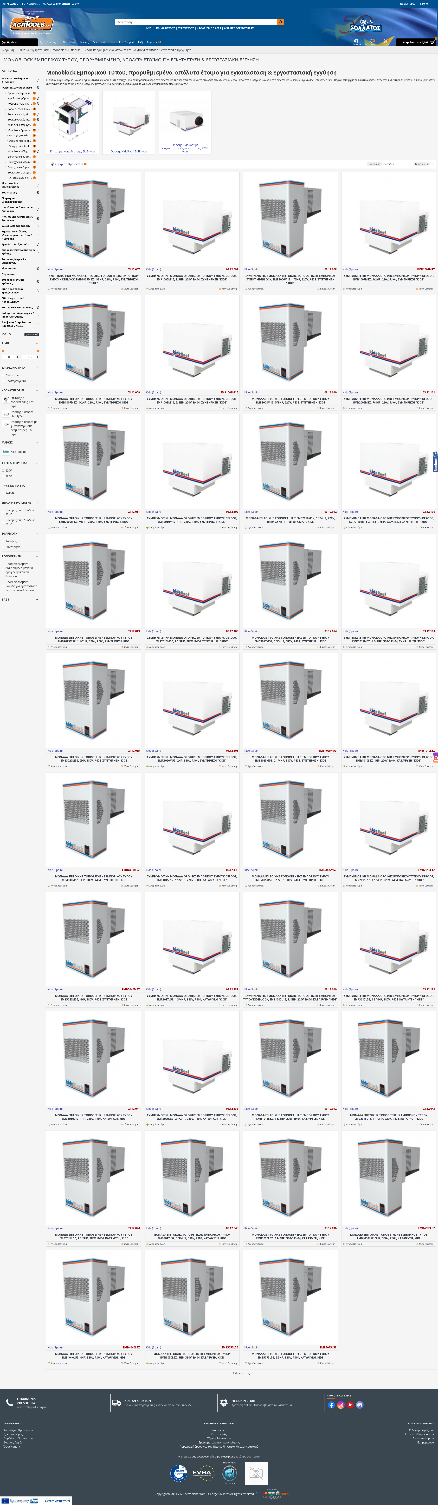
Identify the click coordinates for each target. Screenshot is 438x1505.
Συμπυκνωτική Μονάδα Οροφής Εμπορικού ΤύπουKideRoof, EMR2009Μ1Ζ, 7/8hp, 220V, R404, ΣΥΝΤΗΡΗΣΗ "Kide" (389, 400)
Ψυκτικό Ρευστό (13, 486)
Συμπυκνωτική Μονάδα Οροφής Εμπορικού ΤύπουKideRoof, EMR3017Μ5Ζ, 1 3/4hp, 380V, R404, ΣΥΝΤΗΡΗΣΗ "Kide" (389, 639)
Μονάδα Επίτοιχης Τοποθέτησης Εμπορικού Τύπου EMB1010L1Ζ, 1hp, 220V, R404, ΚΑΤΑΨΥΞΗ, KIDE (93, 1117)
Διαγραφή (33, 334)
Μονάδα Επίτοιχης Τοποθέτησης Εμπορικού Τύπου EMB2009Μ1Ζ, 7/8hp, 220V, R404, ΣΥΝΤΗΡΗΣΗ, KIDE (93, 520)
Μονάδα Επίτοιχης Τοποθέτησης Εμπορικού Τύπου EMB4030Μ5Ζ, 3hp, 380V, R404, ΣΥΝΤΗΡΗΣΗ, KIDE (93, 878)
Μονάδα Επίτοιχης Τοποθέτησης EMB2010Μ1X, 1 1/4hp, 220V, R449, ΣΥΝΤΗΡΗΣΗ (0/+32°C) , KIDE (290, 520)
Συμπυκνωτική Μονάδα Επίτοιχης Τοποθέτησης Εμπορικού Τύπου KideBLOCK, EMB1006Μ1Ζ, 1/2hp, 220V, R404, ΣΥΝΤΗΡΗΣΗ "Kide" (290, 279)
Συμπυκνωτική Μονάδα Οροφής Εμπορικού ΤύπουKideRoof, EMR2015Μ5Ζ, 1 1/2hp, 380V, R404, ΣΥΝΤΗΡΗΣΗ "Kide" (192, 639)
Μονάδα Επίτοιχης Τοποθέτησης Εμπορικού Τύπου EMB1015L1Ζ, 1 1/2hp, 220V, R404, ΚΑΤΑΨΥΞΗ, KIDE (290, 1117)
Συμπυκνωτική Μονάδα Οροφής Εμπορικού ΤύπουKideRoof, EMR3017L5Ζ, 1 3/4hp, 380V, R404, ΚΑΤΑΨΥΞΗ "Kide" (389, 997)
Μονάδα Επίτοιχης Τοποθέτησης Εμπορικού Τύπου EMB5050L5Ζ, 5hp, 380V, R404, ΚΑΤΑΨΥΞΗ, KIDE (192, 1355)
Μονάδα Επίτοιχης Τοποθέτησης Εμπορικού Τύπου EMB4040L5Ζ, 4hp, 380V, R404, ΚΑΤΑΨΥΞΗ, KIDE (93, 1355)
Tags (5, 599)
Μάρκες (7, 442)
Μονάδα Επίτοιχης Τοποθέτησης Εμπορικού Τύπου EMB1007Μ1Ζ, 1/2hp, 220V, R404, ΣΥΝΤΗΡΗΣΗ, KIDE (93, 400)
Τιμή (5, 343)
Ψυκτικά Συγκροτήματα (33, 50)
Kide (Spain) (55, 269)
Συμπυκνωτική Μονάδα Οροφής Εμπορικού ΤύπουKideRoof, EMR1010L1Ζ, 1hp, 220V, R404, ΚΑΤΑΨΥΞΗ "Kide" (389, 759)
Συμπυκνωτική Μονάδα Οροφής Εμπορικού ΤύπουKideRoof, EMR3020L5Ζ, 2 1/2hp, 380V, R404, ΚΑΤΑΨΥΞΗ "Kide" (192, 1117)
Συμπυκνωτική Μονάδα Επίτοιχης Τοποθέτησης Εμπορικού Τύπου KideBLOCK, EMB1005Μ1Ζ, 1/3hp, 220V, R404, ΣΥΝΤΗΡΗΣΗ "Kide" (94, 279)
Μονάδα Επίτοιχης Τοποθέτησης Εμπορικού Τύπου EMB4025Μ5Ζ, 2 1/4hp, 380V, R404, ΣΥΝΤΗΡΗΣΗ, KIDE (290, 759)
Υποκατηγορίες (13, 390)
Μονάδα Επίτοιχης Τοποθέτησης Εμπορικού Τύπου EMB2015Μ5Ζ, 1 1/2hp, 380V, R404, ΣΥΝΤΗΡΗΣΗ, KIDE (93, 639)
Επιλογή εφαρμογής (16, 503)
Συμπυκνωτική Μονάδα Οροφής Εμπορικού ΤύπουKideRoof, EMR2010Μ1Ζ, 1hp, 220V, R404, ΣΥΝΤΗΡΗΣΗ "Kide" (192, 520)
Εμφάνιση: (420, 164)
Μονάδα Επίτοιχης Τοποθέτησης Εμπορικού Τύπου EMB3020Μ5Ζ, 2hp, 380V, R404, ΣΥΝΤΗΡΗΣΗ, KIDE (93, 759)
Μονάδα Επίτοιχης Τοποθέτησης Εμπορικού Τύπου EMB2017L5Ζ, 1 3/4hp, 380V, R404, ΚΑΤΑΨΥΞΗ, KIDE (93, 1236)
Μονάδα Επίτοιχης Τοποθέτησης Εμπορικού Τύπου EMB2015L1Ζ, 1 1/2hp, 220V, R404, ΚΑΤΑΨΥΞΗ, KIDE (388, 1117)
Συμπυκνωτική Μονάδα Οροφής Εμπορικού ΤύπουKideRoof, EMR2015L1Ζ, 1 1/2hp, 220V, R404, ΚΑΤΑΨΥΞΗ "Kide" (389, 878)
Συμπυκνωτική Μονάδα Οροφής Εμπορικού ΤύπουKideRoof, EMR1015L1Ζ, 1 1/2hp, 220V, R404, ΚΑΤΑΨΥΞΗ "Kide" (192, 878)
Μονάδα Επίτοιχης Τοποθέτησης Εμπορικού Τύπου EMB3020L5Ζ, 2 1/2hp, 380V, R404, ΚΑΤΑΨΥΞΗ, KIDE (290, 1236)
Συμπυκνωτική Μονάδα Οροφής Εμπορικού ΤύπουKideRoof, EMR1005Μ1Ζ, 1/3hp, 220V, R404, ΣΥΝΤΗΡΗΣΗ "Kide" (192, 277)
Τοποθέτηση (11, 556)
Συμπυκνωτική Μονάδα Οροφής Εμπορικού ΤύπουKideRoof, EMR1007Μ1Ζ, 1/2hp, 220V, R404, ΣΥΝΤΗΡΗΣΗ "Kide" (389, 277)
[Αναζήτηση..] (280, 22)
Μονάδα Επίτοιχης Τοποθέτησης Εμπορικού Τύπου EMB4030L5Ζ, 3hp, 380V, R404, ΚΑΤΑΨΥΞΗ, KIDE (388, 1236)
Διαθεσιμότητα (13, 367)
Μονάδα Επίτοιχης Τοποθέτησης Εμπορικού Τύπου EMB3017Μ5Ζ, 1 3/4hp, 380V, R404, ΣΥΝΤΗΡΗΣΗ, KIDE (290, 639)
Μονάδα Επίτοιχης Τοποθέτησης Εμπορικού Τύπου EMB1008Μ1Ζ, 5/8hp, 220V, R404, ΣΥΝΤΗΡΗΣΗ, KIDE (290, 400)
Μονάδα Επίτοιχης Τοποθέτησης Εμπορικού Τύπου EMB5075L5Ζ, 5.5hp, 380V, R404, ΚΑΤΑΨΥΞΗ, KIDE (290, 1355)
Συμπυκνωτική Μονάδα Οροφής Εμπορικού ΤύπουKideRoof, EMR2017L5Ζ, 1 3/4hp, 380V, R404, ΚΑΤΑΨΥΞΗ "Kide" (192, 997)
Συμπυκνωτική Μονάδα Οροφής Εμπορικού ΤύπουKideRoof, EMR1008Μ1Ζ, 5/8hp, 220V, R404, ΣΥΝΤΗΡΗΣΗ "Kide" (192, 400)
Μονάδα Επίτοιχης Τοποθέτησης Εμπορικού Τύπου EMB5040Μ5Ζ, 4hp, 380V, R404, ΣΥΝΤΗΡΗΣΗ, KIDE (93, 997)
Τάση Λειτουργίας (14, 463)
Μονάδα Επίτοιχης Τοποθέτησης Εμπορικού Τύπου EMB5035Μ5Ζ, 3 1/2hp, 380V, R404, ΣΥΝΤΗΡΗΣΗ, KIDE (290, 878)
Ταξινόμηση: (374, 164)
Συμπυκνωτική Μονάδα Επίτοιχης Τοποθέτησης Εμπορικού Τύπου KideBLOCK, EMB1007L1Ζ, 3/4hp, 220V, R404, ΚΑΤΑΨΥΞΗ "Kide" (290, 997)
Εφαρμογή (9, 533)
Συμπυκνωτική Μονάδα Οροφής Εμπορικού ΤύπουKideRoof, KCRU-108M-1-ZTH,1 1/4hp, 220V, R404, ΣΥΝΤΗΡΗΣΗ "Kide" (389, 520)
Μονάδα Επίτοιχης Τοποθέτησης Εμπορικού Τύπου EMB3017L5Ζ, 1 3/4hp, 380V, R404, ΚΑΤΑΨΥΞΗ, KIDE (192, 1236)
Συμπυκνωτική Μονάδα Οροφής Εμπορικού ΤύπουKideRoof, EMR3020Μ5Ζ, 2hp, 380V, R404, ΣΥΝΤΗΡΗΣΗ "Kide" (192, 759)
